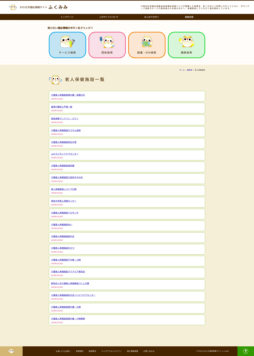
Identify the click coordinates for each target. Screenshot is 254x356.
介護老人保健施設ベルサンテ (65, 213)
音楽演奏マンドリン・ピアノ (65, 119)
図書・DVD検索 (147, 52)
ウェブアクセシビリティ (111, 351)
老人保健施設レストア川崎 (63, 189)
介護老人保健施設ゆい (61, 225)
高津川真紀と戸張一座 (61, 107)
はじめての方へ (151, 17)
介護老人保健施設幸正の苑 (63, 142)
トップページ (67, 17)
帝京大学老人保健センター (63, 201)
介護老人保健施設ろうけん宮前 (66, 130)
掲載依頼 (189, 17)
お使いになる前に (63, 351)
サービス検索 (67, 52)
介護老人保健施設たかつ (62, 248)
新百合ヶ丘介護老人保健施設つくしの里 (70, 283)
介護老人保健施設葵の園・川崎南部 (68, 319)
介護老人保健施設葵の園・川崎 (66, 307)
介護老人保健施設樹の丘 (62, 236)
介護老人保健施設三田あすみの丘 (67, 177)
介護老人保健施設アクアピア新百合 (68, 272)
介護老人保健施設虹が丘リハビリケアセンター (73, 295)
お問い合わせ (149, 351)
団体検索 (107, 52)
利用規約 (79, 351)
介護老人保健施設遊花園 (62, 166)
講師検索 (186, 52)
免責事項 (92, 351)
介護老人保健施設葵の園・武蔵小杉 (68, 95)
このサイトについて (108, 17)
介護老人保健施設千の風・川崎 (66, 260)
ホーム (182, 70)
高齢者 (189, 70)
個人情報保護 (132, 351)
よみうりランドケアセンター (65, 154)
